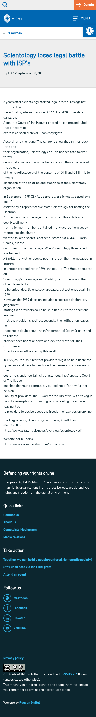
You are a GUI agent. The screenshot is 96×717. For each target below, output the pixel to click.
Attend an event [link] (14, 574)
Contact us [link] (11, 515)
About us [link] (9, 522)
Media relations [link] (14, 537)
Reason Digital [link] (29, 702)
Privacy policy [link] (13, 658)
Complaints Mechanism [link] (20, 530)
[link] (89, 31)
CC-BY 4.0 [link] (70, 674)
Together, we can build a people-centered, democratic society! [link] (47, 560)
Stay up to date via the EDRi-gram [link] (27, 567)
